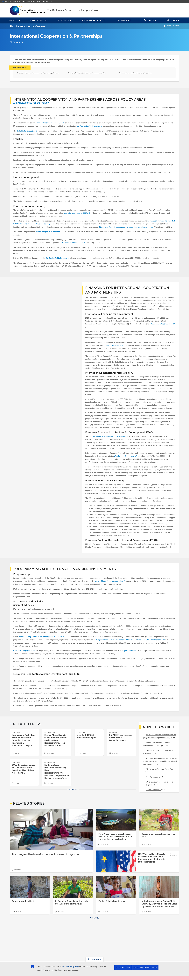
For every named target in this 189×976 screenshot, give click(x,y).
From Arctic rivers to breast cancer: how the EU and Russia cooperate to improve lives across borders (115, 836)
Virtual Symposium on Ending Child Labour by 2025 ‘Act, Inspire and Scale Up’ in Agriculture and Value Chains (159, 904)
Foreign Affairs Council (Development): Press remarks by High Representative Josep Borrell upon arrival (56, 740)
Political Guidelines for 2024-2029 (49, 123)
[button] (15, 20)
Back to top (95, 959)
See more (73, 789)
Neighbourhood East (104, 640)
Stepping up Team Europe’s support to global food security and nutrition (126, 227)
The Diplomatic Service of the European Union (73, 10)
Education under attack (23, 901)
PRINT (177, 26)
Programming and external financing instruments (135, 73)
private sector (129, 651)
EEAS (11, 26)
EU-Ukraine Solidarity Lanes (56, 258)
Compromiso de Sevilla (112, 345)
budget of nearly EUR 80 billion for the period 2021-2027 (40, 637)
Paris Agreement (152, 777)
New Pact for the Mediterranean (88, 126)
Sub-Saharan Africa (123, 640)
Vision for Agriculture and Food (48, 232)
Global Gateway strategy (26, 131)
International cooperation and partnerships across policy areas (38, 73)
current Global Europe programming (109, 581)
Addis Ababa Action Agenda (161, 324)
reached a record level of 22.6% (76, 213)
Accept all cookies (123, 967)
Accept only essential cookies (145, 967)
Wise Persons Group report (124, 456)
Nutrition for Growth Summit (73, 242)
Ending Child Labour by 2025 (111, 901)
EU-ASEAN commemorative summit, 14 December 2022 (121, 737)
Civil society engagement (22, 651)
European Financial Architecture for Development (107, 436)
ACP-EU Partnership (153, 790)
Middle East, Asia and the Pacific (149, 640)
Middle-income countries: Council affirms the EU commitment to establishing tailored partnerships (160, 761)
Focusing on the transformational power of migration (46, 854)
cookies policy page (71, 967)
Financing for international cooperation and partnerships (87, 73)
